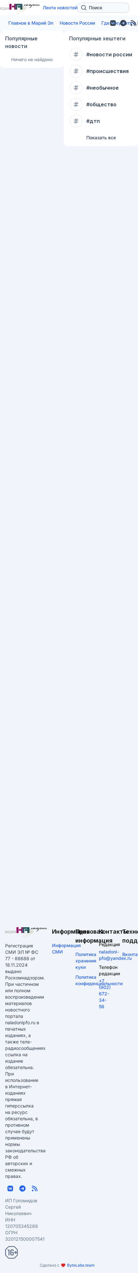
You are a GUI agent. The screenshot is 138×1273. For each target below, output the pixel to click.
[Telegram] (123, 23)
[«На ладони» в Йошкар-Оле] (26, 932)
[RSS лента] (35, 1188)
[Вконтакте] (113, 23)
